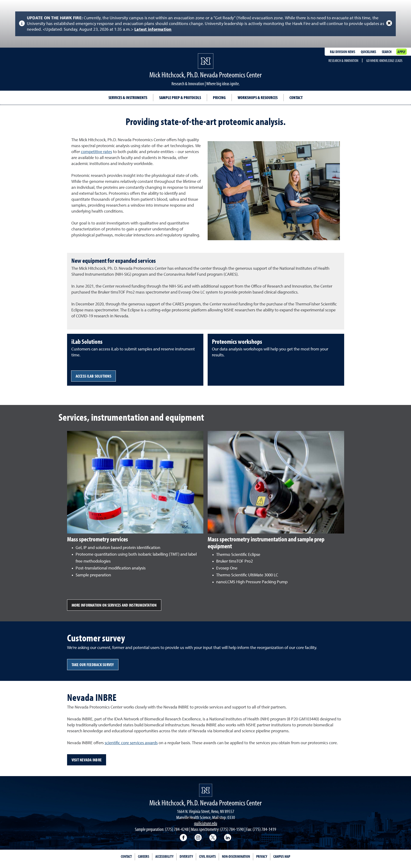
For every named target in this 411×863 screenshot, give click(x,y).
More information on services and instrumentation (114, 605)
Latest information (153, 29)
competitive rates (96, 152)
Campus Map (281, 856)
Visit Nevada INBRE (87, 760)
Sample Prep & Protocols (180, 97)
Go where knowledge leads (384, 60)
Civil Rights (207, 856)
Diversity (186, 856)
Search (386, 51)
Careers (143, 856)
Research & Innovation (343, 60)
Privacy (261, 856)
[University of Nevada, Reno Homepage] (205, 790)
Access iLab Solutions (93, 376)
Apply (401, 51)
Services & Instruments (127, 97)
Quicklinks (368, 51)
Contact (296, 97)
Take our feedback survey (93, 664)
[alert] (205, 24)
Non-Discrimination (236, 856)
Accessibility (164, 856)
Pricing (219, 97)
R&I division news (342, 51)
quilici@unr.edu (205, 823)
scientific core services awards (131, 743)
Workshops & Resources (258, 97)
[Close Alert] (389, 23)
